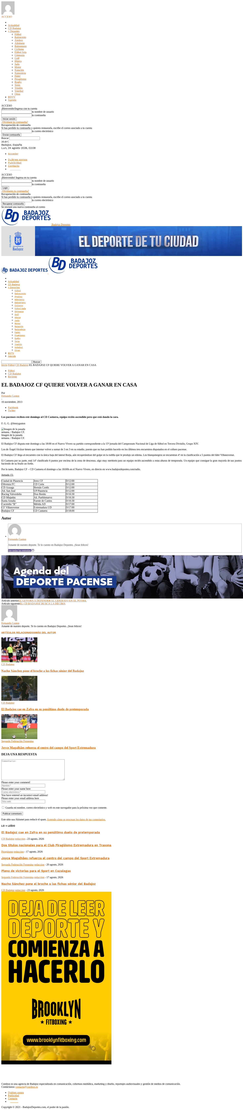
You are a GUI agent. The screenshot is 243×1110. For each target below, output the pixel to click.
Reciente (12, 376)
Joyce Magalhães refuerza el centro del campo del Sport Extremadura (48, 747)
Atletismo (20, 43)
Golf (17, 58)
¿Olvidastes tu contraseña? (15, 191)
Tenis (17, 85)
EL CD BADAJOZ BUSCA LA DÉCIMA (42, 603)
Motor (18, 67)
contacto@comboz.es (27, 1086)
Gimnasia (19, 55)
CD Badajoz (14, 28)
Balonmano (21, 46)
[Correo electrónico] (33, 550)
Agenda (12, 100)
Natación (19, 70)
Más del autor (45, 632)
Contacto (13, 165)
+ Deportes (14, 31)
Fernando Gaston (10, 395)
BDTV (11, 97)
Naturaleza (20, 73)
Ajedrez (19, 40)
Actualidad (13, 25)
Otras (17, 94)
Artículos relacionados (18, 632)
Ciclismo (19, 49)
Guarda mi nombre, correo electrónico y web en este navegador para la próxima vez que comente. (56, 807)
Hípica (18, 61)
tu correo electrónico (42, 131)
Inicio (4, 365)
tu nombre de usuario (43, 111)
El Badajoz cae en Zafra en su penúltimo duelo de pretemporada (45, 709)
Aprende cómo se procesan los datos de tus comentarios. (76, 819)
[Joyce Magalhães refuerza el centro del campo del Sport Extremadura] (19, 738)
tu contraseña (39, 115)
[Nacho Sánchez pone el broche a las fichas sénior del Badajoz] (19, 661)
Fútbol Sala (20, 52)
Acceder (13, 153)
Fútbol (18, 34)
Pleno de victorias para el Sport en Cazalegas (36, 871)
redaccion (20, 838)
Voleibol (19, 91)
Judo (17, 64)
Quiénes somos (17, 159)
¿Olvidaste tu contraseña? (14, 122)
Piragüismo (20, 79)
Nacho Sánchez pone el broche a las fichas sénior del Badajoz (42, 671)
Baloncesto (20, 37)
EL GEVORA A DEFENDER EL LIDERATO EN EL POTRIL (53, 600)
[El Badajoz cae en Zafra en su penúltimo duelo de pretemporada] (19, 699)
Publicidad (14, 162)
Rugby (18, 82)
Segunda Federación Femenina (17, 741)
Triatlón (19, 88)
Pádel (17, 76)
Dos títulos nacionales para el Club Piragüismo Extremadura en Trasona (56, 845)
